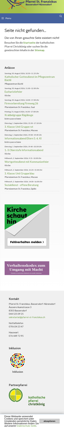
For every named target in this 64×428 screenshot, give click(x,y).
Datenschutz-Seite (26, 426)
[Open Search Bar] (60, 16)
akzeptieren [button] (49, 421)
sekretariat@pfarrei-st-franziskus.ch (27, 317)
